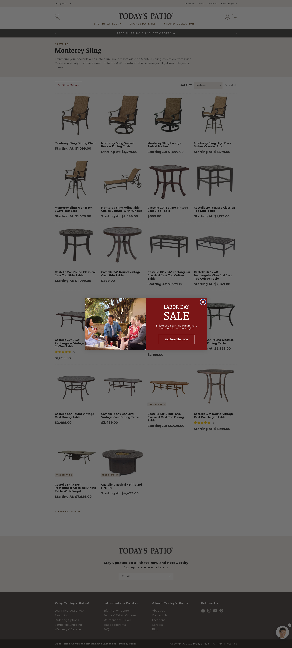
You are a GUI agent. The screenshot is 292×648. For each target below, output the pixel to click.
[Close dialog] (203, 302)
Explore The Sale (176, 339)
